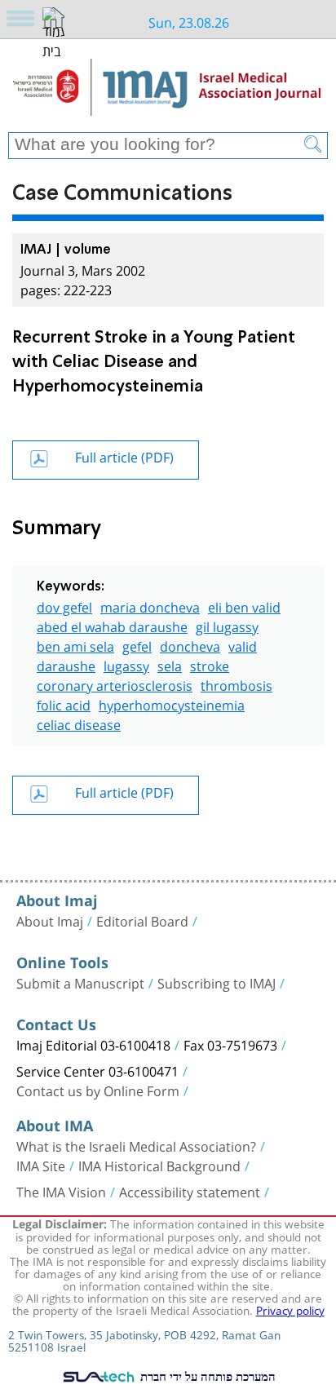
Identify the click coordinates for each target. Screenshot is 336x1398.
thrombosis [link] (236, 683)
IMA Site (40, 1165)
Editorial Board (142, 920)
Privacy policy (290, 1309)
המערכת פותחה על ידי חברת (206, 1376)
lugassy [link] (126, 664)
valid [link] (242, 644)
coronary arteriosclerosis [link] (114, 683)
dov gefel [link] (64, 605)
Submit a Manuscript (80, 982)
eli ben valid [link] (244, 605)
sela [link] (169, 664)
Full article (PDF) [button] (124, 455)
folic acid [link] (64, 703)
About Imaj (49, 920)
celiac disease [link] (79, 723)
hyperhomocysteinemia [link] (172, 703)
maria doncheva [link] (150, 605)
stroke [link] (209, 664)
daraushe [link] (66, 664)
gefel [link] (137, 644)
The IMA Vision (61, 1191)
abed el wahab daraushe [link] (112, 625)
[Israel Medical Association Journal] (168, 91)
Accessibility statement (189, 1191)
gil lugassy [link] (227, 625)
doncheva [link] (190, 644)
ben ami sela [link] (75, 644)
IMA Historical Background (159, 1165)
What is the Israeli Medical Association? (136, 1145)
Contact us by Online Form (97, 1089)
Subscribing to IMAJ (216, 982)
